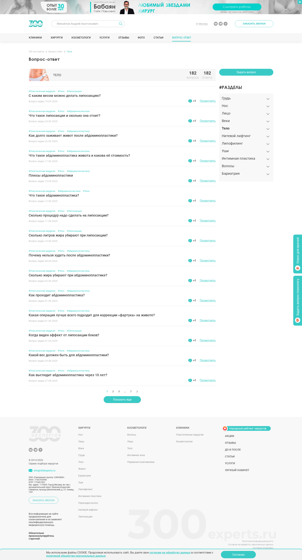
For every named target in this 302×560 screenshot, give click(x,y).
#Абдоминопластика (78, 111)
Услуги (104, 37)
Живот (82, 468)
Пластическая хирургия (190, 434)
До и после (233, 449)
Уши (80, 482)
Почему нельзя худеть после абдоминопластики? (69, 255)
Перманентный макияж (140, 462)
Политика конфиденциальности (257, 541)
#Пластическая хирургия (42, 91)
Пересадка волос (88, 503)
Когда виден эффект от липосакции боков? (64, 335)
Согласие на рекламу (263, 548)
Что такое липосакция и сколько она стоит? (64, 115)
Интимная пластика (89, 496)
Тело (81, 462)
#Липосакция (74, 91)
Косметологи (80, 37)
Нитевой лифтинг (88, 509)
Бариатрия (84, 475)
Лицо (81, 441)
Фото (141, 37)
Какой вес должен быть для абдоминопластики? (69, 355)
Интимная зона (136, 455)
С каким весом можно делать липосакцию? (65, 95)
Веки (81, 448)
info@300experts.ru (44, 470)
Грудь (81, 455)
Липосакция (85, 516)
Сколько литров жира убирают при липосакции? (68, 235)
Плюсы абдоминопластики (51, 175)
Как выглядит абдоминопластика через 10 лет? (68, 375)
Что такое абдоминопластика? (54, 195)
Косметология (184, 441)
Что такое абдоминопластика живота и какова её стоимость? (79, 155)
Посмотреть (208, 101)
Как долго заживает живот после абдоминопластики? (73, 135)
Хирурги (57, 37)
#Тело (61, 91)
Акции (229, 436)
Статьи (158, 37)
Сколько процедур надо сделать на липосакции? (69, 215)
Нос (80, 434)
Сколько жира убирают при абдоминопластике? (68, 275)
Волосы (131, 434)
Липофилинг (85, 489)
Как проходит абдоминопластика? (57, 295)
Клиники (35, 37)
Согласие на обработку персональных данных (250, 544)
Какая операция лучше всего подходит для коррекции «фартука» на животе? (92, 315)
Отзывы (123, 37)
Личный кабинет (237, 470)
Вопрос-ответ (181, 37)
